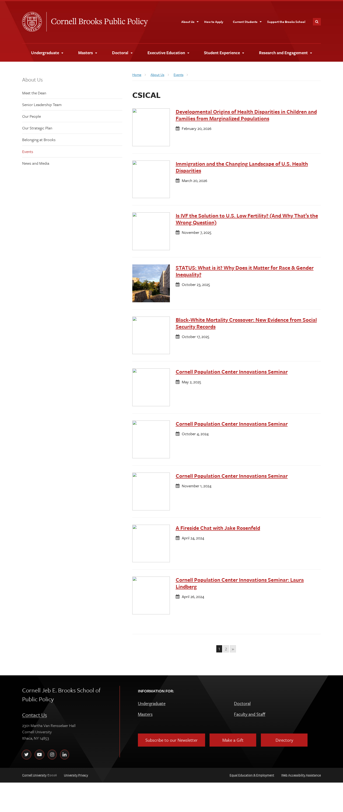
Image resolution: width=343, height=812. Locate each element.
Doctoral (242, 703)
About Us (32, 79)
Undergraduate (151, 703)
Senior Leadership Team (42, 104)
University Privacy (76, 775)
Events (27, 151)
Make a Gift (233, 740)
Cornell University (34, 21)
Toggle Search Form (317, 21)
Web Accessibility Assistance (301, 775)
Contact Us (34, 715)
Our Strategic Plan (37, 128)
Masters (145, 714)
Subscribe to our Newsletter (171, 740)
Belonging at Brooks (39, 139)
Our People (31, 116)
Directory (284, 740)
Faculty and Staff (249, 714)
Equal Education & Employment (252, 775)
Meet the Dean (34, 93)
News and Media (35, 163)
